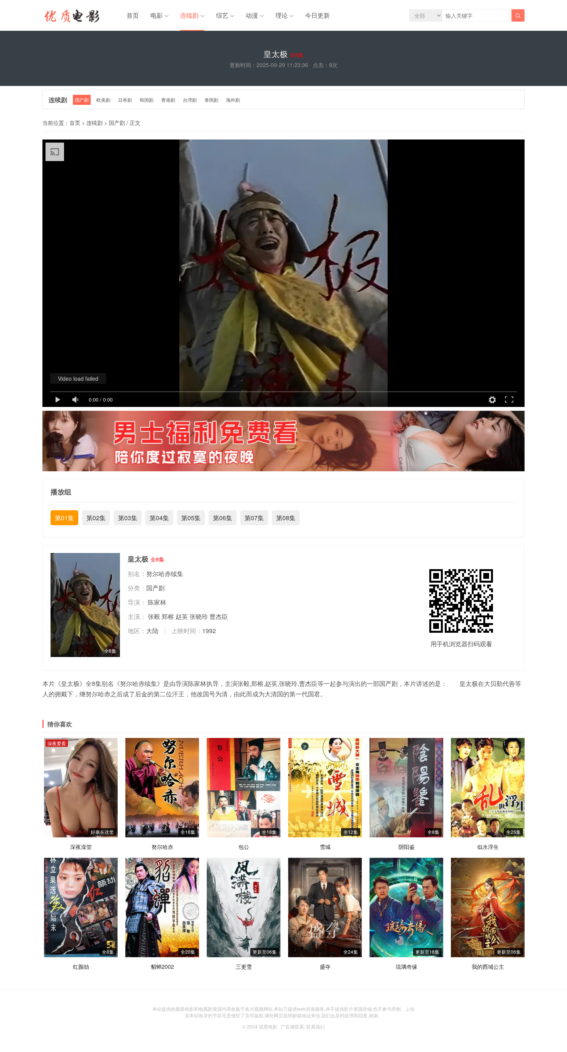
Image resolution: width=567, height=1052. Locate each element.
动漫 (252, 15)
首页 (133, 15)
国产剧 (82, 99)
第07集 (254, 517)
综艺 (222, 15)
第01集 (64, 517)
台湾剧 (190, 99)
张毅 (154, 616)
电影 (156, 15)
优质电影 (268, 1026)
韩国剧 (147, 99)
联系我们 (315, 1026)
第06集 (222, 517)
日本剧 (125, 99)
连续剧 (189, 15)
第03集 (127, 517)
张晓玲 (198, 616)
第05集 (191, 517)
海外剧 (233, 99)
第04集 (159, 517)
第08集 (285, 517)
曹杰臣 (218, 616)
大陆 (152, 630)
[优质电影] (71, 17)
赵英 (182, 616)
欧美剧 (103, 99)
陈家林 (157, 602)
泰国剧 (211, 99)
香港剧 (168, 99)
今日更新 (317, 15)
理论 (281, 15)
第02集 (96, 517)
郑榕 (168, 616)
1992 (209, 630)
